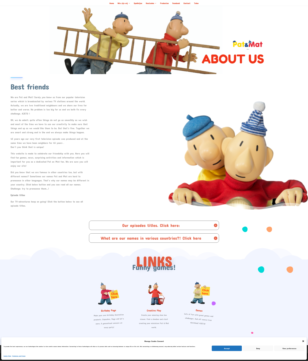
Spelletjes (138, 3)
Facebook (176, 3)
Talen (196, 3)
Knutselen (150, 3)
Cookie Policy (7, 356)
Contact (186, 3)
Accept (227, 348)
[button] (303, 341)
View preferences (289, 348)
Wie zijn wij (123, 3)
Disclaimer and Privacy (18, 356)
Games (199, 310)
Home (111, 3)
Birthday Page (108, 310)
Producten (164, 3)
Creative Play (154, 310)
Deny (258, 348)
